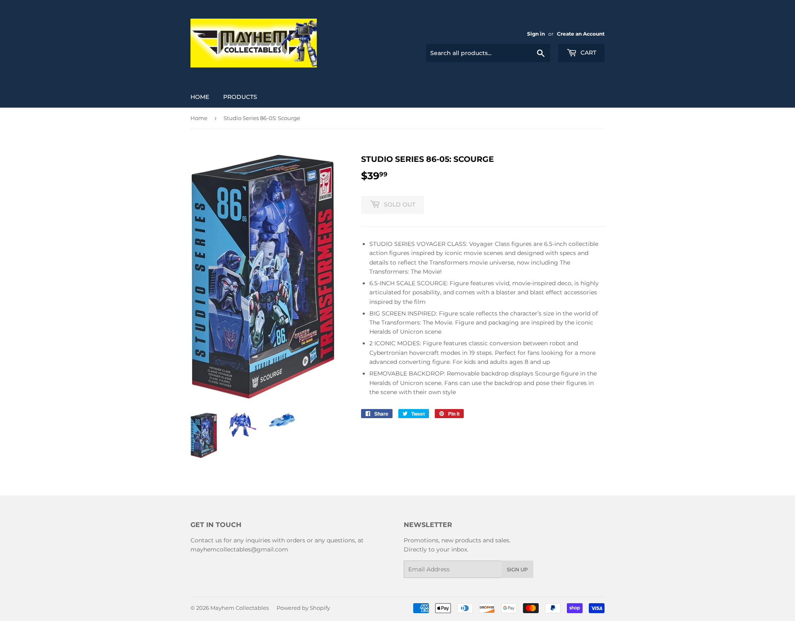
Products (240, 97)
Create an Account (581, 34)
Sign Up (517, 569)
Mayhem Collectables (239, 607)
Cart (587, 52)
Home (199, 97)
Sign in (536, 34)
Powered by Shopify (303, 607)
